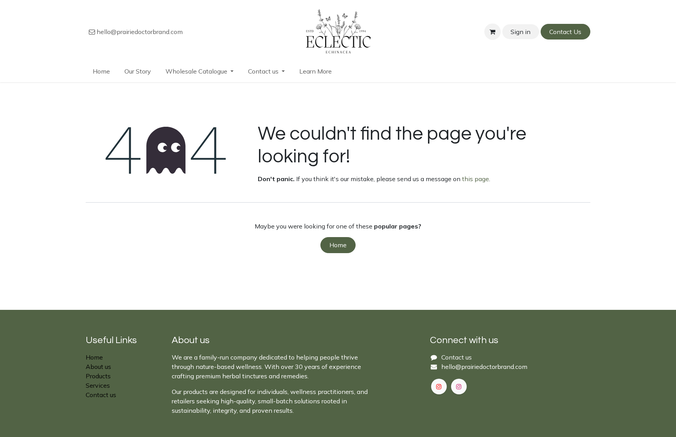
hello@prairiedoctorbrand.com (139, 32)
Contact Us (565, 32)
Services (98, 385)
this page (475, 179)
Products (98, 376)
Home (338, 245)
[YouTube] (439, 386)
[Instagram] (459, 386)
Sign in (520, 32)
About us (98, 366)
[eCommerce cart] (492, 31)
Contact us (101, 395)
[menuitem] (101, 71)
